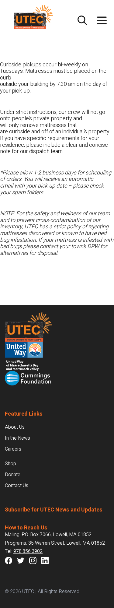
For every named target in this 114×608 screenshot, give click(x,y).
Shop (10, 463)
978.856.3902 (28, 551)
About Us (15, 427)
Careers (13, 449)
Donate (12, 474)
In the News (17, 438)
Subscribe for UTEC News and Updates (53, 510)
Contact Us (16, 485)
